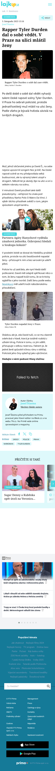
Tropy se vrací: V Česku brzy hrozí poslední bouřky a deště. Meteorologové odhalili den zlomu (27, 608)
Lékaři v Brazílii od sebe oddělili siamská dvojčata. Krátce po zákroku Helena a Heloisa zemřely (26, 595)
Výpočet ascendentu (17, 672)
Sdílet (44, 18)
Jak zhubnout (17, 643)
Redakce (31, 728)
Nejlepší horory (14, 647)
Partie (14, 651)
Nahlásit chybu (12, 735)
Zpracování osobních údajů (36, 717)
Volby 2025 (38, 660)
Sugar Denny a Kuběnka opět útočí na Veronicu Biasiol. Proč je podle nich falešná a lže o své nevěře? (21, 497)
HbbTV (9, 712)
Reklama (9, 708)
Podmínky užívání (13, 716)
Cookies (9, 723)
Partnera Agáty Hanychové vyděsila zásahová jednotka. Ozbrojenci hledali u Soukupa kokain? (26, 241)
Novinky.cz (7, 284)
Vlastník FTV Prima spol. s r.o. (14, 729)
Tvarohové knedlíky (38, 672)
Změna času (42, 647)
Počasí (22, 651)
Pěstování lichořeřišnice (33, 668)
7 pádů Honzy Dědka (21, 660)
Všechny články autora (31, 407)
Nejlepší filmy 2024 (35, 643)
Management (33, 699)
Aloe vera (15, 668)
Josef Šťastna (8, 24)
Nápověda (32, 723)
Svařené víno (15, 664)
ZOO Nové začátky (19, 655)
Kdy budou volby (35, 651)
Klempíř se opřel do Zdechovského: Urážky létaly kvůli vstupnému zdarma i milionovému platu (25, 581)
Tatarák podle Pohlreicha (34, 664)
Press (30, 703)
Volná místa (11, 703)
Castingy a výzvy (34, 708)
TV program (29, 647)
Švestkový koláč (37, 677)
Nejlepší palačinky (18, 677)
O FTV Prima (11, 699)
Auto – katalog (37, 655)
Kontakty (31, 712)
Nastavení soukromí (35, 735)
